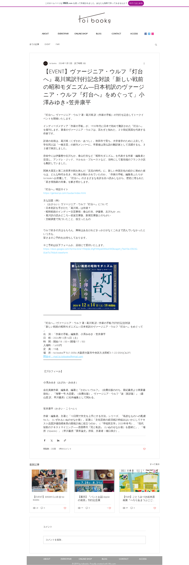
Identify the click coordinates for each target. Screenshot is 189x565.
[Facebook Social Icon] (146, 34)
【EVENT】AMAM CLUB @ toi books (48, 498)
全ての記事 (34, 44)
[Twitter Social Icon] (149, 34)
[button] (156, 44)
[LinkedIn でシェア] (58, 440)
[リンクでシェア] (65, 440)
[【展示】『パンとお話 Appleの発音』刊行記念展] (95, 481)
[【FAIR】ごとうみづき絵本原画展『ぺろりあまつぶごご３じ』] (139, 481)
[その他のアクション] (144, 63)
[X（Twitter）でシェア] (51, 440)
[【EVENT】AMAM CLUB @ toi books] (50, 481)
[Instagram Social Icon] (153, 34)
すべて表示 (155, 464)
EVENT (47, 44)
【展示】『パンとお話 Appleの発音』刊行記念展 (94, 499)
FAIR (58, 44)
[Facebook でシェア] (44, 440)
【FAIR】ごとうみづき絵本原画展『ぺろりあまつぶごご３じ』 (139, 499)
